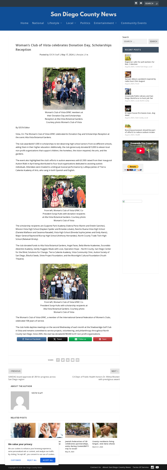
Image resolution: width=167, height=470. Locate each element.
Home (24, 23)
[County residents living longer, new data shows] (104, 430)
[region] (32, 452)
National (38, 23)
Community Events (134, 23)
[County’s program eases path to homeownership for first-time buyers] (50, 430)
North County (144, 101)
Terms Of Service (141, 467)
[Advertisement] (140, 185)
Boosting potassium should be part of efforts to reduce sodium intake (140, 131)
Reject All (32, 460)
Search (125, 37)
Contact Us (95, 467)
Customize (16, 460)
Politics (85, 23)
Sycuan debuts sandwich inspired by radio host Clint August (140, 80)
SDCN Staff (54, 54)
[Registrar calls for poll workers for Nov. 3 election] (128, 57)
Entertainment (104, 23)
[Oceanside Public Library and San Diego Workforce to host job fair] (128, 91)
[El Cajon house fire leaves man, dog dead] (128, 108)
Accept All (48, 460)
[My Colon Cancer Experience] (23, 430)
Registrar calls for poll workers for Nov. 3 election (139, 63)
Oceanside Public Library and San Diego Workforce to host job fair (139, 97)
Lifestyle (53, 23)
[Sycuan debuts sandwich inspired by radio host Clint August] (128, 74)
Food (137, 84)
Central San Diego (141, 67)
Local (69, 23)
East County (139, 118)
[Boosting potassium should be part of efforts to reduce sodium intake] (128, 125)
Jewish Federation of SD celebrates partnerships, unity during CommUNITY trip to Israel (77, 445)
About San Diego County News (117, 467)
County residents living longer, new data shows (103, 442)
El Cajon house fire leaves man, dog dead (140, 114)
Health (137, 135)
